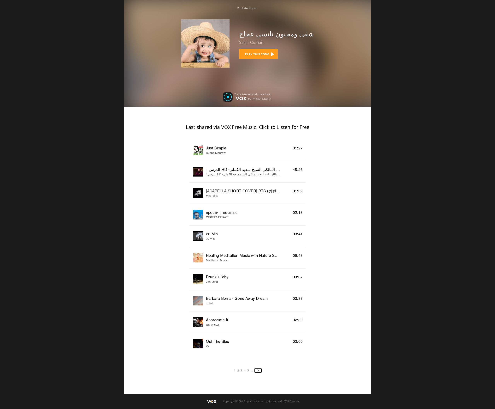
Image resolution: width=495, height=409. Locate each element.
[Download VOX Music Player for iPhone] (205, 43)
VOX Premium (292, 401)
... (251, 370)
